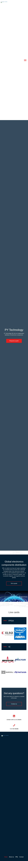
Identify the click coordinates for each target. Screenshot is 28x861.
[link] (6, 856)
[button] (25, 60)
